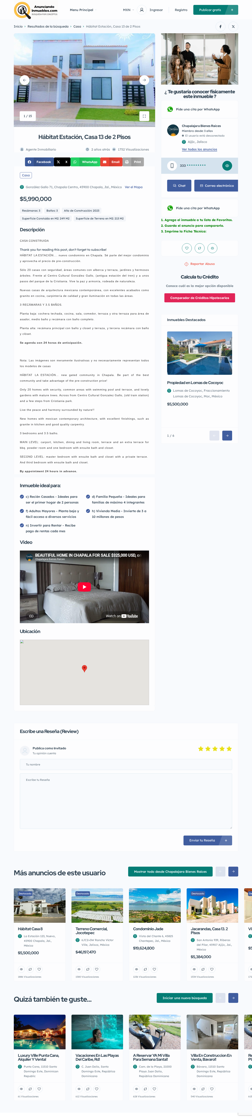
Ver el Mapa (134, 187)
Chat (181, 186)
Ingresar (156, 10)
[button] (39, 161)
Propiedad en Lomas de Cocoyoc (195, 382)
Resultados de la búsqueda (48, 26)
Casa (77, 26)
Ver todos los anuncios (199, 149)
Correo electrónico (219, 186)
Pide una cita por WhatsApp (198, 109)
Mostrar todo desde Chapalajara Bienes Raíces (170, 872)
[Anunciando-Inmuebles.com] (36, 9)
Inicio (18, 26)
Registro (181, 10)
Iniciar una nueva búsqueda (185, 998)
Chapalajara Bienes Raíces (201, 126)
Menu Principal (81, 10)
